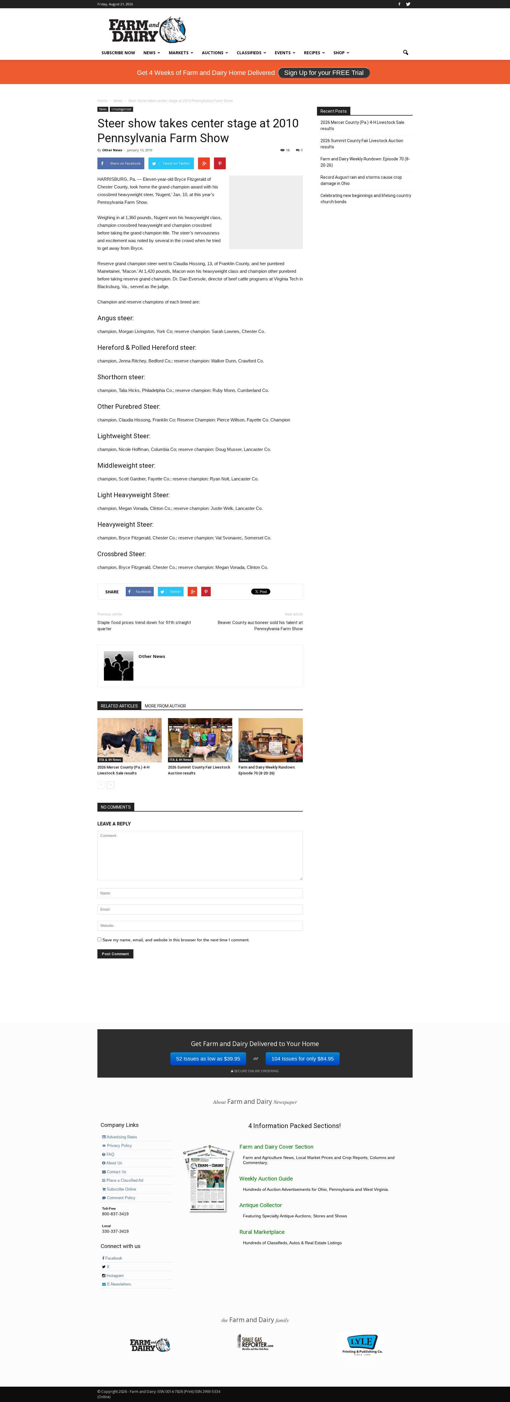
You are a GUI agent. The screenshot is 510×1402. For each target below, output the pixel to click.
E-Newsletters (118, 1284)
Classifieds (249, 52)
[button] (405, 53)
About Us (113, 1163)
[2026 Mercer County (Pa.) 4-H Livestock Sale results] (129, 740)
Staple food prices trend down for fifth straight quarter (144, 625)
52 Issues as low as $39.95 (208, 1059)
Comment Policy (120, 1198)
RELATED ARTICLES (119, 706)
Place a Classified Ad (124, 1180)
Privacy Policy (119, 1146)
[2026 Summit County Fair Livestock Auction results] (200, 740)
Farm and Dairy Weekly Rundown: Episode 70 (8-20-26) (365, 162)
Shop (339, 52)
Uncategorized (121, 109)
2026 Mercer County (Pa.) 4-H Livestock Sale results (362, 125)
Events (283, 52)
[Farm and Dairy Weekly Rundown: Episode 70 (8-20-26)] (270, 740)
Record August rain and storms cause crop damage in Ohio (361, 180)
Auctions (212, 52)
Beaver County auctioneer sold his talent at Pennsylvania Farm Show (260, 625)
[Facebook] (399, 4)
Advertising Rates (121, 1137)
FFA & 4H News (110, 760)
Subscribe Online (121, 1189)
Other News (112, 150)
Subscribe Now (118, 52)
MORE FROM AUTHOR (165, 706)
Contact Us (116, 1172)
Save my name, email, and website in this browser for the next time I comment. (176, 940)
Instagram (114, 1276)
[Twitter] (408, 4)
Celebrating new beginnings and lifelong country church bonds (366, 198)
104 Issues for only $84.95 (303, 1059)
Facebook (113, 1258)
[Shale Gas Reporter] (255, 1349)
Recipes (312, 52)
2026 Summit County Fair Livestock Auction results (362, 143)
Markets (179, 52)
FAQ (109, 1155)
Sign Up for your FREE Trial (324, 72)
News (149, 52)
